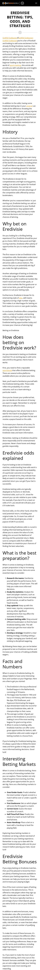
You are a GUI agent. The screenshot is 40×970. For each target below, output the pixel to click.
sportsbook (7, 370)
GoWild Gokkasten (10, 38)
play (20, 298)
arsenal (29, 106)
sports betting (15, 65)
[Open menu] (36, 3)
